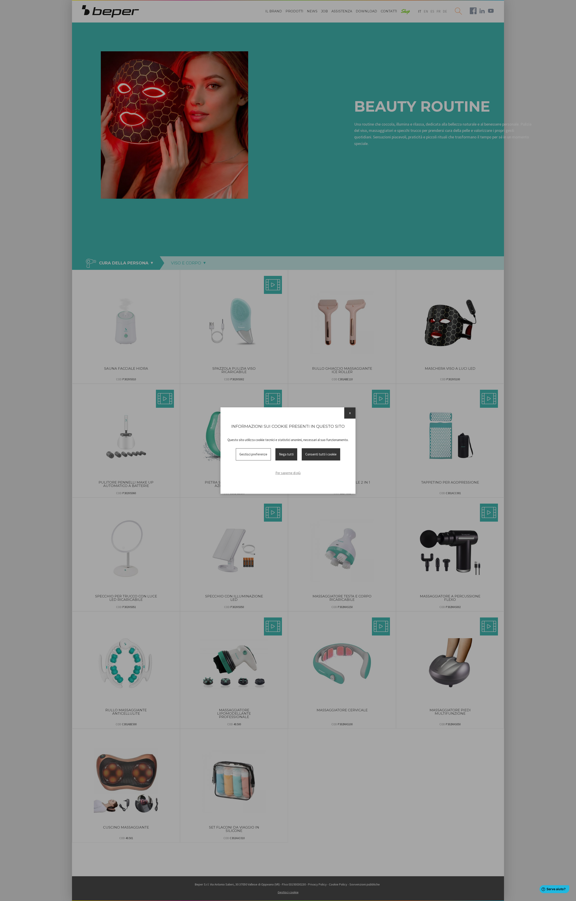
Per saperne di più (288, 473)
